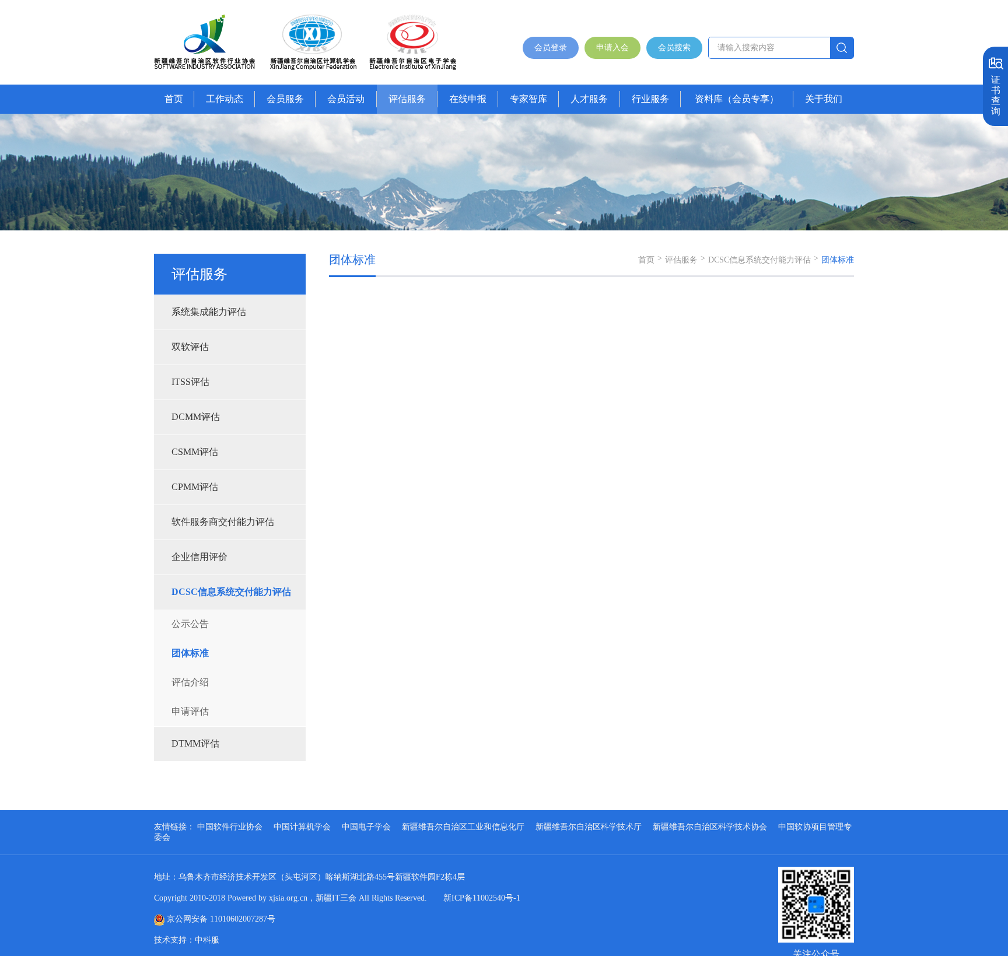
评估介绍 (190, 682)
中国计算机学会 (302, 826)
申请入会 (612, 47)
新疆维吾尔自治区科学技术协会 (710, 826)
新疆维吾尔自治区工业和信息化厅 (463, 826)
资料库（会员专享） (737, 99)
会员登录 (550, 47)
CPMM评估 (195, 487)
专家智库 (528, 99)
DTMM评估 (195, 743)
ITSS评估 (190, 382)
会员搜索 (674, 47)
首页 (173, 99)
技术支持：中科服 (186, 940)
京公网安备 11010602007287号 (221, 919)
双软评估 (190, 347)
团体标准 (190, 653)
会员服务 (285, 99)
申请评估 (190, 711)
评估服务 (407, 99)
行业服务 (650, 99)
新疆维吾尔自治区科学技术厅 (589, 826)
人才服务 (589, 99)
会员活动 (346, 99)
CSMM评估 (195, 452)
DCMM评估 (196, 417)
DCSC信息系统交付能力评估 (231, 592)
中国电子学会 (366, 826)
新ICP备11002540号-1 (481, 898)
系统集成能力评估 (209, 312)
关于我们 (823, 99)
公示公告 (190, 624)
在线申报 (468, 99)
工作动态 (224, 99)
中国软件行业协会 (229, 826)
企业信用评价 (200, 557)
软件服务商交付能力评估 (223, 522)
